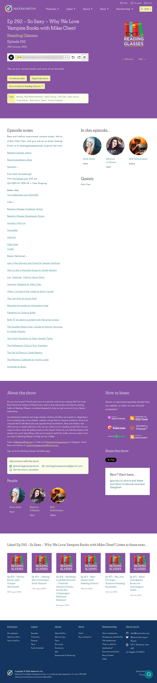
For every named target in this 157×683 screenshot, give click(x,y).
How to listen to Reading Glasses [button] (25, 86)
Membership (123, 9)
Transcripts (35, 637)
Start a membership (109, 633)
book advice (35, 100)
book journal (73, 97)
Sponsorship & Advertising (65, 655)
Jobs (56, 652)
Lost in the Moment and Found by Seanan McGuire (33, 263)
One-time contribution (110, 652)
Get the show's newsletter (25, 470)
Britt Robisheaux (138, 159)
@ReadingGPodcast (23, 442)
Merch (80, 633)
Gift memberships (109, 641)
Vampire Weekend (55, 100)
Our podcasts (12, 633)
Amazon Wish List (16, 223)
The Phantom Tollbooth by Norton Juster (28, 360)
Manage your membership (112, 637)
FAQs (104, 659)
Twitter (10, 249)
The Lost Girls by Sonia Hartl (22, 298)
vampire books (22, 100)
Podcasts (51, 9)
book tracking (51, 97)
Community (59, 648)
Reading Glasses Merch (19, 153)
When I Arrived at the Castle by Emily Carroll (30, 291)
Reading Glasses (22, 35)
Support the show (40, 78)
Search (149, 3)
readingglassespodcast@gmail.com (63, 466)
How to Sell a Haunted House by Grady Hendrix (32, 270)
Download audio (17, 78)
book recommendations (34, 97)
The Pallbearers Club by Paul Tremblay (27, 345)
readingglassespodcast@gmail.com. (42, 445)
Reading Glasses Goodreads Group (25, 216)
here (48, 451)
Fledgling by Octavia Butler (21, 313)
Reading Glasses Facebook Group (25, 209)
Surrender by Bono (16, 367)
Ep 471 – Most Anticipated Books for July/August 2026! (137, 583)
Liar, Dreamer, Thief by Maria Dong (25, 277)
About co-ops (60, 637)
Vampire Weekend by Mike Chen (24, 284)
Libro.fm (11, 237)
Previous (127, 59)
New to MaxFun (13, 641)
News (33, 644)
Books (44, 100)
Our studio (59, 644)
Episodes (34, 633)
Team (57, 641)
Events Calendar (37, 648)
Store (103, 9)
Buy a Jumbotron (84, 637)
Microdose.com (20, 179)
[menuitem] (52, 9)
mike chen (62, 97)
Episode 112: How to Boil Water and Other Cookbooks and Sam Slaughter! (127, 484)
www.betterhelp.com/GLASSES (22, 195)
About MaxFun (60, 633)
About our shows (13, 637)
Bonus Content (108, 655)
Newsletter (12, 230)
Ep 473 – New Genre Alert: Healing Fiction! (89, 580)
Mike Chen (12, 244)
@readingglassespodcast (57, 442)
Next (142, 59)
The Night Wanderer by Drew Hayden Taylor (30, 338)
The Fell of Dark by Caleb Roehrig (24, 352)
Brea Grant (89, 159)
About (86, 9)
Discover (34, 641)
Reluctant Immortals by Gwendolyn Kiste (27, 305)
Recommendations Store (19, 160)
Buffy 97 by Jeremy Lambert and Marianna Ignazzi (33, 320)
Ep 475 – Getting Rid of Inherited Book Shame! (41, 580)
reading (19, 97)
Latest (69, 9)
